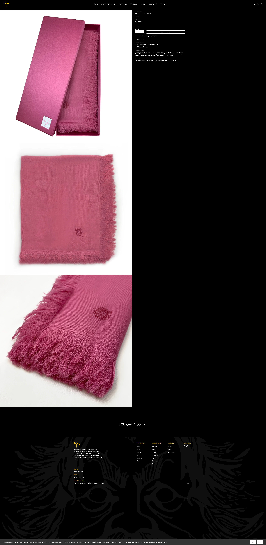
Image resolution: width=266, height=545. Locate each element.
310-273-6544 (80, 477)
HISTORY (143, 4)
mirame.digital (89, 493)
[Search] (258, 4)
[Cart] (262, 4)
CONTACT (163, 4)
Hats (153, 458)
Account (170, 446)
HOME (96, 4)
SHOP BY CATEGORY (108, 4)
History (139, 455)
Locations (139, 458)
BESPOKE (133, 4)
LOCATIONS (153, 4)
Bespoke (139, 452)
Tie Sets (154, 452)
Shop (138, 449)
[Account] (255, 4)
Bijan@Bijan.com (78, 471)
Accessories (155, 455)
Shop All (154, 446)
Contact (139, 461)
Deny (259, 542)
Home (138, 446)
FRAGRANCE (123, 4)
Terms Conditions (172, 449)
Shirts (153, 449)
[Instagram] (187, 446)
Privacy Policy (171, 452)
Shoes (153, 464)
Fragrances (155, 461)
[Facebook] (184, 446)
